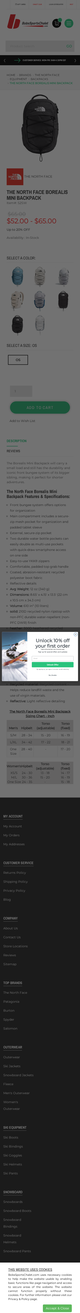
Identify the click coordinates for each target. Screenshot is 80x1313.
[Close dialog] (75, 634)
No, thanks (53, 675)
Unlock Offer (53, 665)
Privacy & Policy (19, 1299)
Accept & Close (57, 1308)
